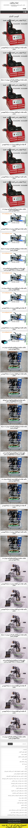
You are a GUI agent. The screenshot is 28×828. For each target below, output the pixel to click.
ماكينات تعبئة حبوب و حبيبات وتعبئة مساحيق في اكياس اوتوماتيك (14, 778)
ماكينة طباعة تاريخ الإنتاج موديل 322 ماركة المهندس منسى (14, 374)
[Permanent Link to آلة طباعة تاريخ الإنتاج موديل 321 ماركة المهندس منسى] (14, 674)
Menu (24, 8)
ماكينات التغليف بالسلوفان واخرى (20, 773)
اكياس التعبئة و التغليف (22, 756)
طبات (26, 768)
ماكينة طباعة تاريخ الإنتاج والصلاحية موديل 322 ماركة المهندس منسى (14, 427)
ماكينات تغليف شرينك (23, 800)
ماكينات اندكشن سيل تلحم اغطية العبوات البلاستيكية (16, 776)
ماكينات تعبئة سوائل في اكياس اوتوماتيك (19, 783)
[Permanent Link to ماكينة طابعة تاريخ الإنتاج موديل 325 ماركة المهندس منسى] (14, 319)
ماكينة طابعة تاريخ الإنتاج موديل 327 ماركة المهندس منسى (14, 177)
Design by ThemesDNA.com (14, 822)
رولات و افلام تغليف (23, 761)
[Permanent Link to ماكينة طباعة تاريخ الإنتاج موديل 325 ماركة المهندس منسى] (14, 220)
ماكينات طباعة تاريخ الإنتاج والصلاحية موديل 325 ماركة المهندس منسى (14, 348)
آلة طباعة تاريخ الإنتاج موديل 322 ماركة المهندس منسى (14, 506)
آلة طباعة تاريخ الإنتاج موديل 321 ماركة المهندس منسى (14, 686)
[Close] (26, 825)
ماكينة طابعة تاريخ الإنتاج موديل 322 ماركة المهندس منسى (14, 532)
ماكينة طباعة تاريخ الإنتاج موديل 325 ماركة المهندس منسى (14, 229)
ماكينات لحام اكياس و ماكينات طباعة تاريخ (19, 812)
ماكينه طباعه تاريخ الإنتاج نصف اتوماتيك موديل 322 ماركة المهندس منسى (14, 479)
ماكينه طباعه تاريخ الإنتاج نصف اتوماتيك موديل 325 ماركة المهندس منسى (14, 288)
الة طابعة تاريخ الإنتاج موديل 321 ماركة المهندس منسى (14, 711)
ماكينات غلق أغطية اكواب (22, 802)
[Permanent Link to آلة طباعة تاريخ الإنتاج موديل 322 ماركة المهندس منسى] (14, 493)
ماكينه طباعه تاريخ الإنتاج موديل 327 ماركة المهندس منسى (14, 112)
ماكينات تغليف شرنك (23, 797)
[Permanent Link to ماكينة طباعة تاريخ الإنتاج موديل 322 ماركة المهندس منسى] (14, 361)
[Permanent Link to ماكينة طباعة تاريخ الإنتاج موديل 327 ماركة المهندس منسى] (14, 32)
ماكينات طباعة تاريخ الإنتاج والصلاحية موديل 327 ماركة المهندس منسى (14, 209)
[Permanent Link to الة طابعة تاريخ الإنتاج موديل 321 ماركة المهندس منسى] (14, 699)
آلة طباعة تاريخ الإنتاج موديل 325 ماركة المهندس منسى (14, 308)
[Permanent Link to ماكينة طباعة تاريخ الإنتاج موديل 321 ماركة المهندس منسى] (14, 598)
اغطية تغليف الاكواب (23, 751)
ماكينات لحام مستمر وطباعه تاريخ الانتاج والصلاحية (14, 22)
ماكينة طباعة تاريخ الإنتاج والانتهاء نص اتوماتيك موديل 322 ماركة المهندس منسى (14, 400)
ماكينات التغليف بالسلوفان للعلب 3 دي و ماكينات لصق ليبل (15, 771)
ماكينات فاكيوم (24, 805)
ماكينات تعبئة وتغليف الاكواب (21, 788)
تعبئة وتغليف (14, 3)
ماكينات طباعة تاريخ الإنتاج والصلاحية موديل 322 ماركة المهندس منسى (14, 558)
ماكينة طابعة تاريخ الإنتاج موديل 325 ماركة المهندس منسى (14, 328)
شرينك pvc (24, 764)
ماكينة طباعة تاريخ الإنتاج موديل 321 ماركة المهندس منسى (14, 609)
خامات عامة (24, 759)
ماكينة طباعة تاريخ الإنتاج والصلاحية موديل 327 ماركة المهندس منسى (14, 80)
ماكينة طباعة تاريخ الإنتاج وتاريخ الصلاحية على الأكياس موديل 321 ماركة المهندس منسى (14, 660)
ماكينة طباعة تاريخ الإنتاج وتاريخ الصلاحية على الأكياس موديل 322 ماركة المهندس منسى (14, 453)
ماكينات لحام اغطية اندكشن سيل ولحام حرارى (18, 810)
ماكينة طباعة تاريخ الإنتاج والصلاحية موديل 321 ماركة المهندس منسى (14, 635)
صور (26, 766)
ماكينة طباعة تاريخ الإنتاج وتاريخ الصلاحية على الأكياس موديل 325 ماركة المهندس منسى (14, 269)
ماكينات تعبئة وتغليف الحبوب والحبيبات (19, 793)
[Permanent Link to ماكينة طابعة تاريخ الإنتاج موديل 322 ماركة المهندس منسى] (14, 520)
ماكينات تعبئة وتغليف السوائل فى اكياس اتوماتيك (17, 795)
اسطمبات (25, 749)
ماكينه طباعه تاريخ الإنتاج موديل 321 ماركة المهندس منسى (14, 584)
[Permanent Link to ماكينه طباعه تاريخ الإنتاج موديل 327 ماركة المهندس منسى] (14, 97)
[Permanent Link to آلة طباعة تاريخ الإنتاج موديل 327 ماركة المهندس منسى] (14, 129)
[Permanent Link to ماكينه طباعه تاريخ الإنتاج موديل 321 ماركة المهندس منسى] (14, 572)
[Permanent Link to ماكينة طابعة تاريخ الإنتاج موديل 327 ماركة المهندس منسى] (14, 161)
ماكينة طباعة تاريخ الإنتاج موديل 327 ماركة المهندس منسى (14, 48)
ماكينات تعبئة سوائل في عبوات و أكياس (19, 785)
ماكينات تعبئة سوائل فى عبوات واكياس (19, 781)
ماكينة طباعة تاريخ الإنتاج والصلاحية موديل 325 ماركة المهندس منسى (14, 249)
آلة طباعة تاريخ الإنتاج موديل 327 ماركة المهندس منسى (14, 145)
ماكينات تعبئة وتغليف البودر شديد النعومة (19, 790)
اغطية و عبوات (24, 754)
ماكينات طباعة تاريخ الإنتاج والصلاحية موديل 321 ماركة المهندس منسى (14, 737)
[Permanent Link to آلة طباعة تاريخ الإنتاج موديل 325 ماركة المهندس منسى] (14, 299)
